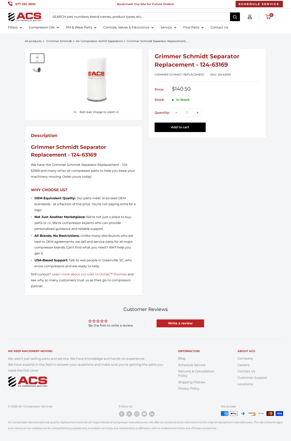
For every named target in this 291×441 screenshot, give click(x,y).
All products (33, 41)
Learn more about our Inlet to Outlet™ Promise (89, 274)
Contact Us (219, 27)
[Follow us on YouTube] (144, 414)
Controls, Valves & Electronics (126, 27)
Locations (245, 384)
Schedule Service (191, 365)
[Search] (235, 16)
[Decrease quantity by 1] (176, 113)
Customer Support (252, 378)
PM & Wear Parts (79, 27)
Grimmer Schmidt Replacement (179, 74)
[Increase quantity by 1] (197, 113)
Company (245, 358)
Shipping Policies (191, 382)
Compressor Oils (42, 27)
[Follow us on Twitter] (129, 414)
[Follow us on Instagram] (137, 414)
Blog (181, 358)
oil (49, 223)
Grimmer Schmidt (59, 41)
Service (166, 27)
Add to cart (180, 127)
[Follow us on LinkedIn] (152, 414)
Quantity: (162, 112)
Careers (243, 365)
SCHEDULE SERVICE (259, 4)
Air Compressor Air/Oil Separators (99, 41)
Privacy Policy (189, 388)
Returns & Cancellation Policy (196, 373)
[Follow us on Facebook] (122, 414)
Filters (13, 27)
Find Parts (191, 27)
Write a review (180, 323)
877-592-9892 (25, 4)
